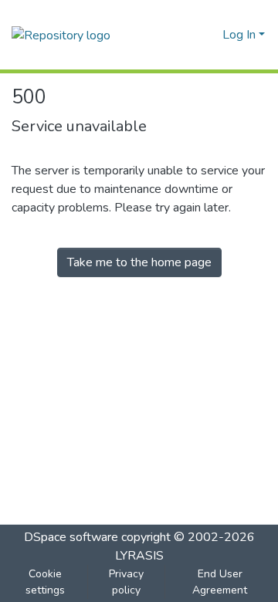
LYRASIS (139, 555)
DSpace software (71, 537)
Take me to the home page (139, 262)
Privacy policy (126, 581)
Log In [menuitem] (239, 34)
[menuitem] (208, 34)
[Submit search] (185, 34)
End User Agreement (219, 581)
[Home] (61, 34)
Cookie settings (45, 581)
